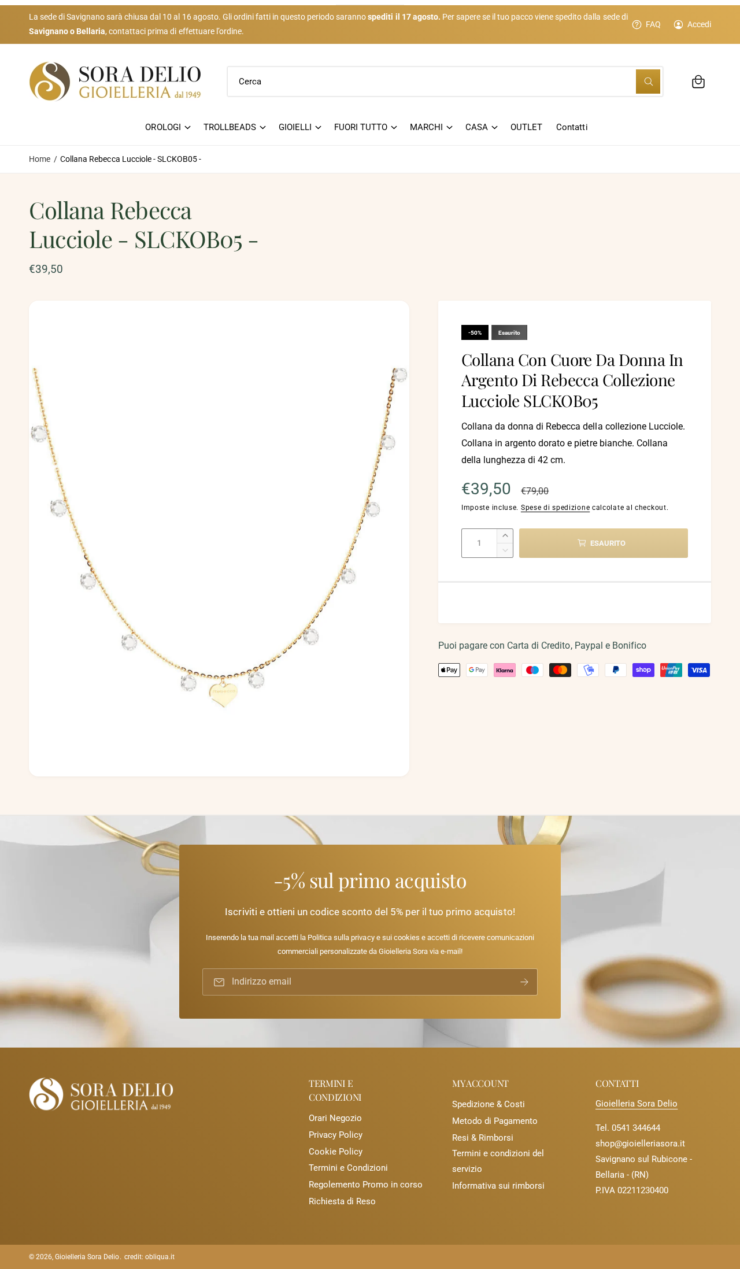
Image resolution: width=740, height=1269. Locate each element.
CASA (476, 127)
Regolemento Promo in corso (366, 1184)
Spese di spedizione (555, 508)
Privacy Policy (335, 1135)
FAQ (653, 24)
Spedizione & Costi (488, 1104)
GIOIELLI (295, 127)
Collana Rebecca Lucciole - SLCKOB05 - (130, 159)
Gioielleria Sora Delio (636, 1103)
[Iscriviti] (524, 982)
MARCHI (426, 127)
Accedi (699, 24)
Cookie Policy (335, 1151)
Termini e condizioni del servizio (498, 1161)
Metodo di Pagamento (495, 1121)
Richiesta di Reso (342, 1201)
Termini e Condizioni (348, 1168)
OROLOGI (162, 127)
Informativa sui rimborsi (498, 1186)
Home (39, 159)
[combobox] (445, 81)
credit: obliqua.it (149, 1257)
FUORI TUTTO (360, 127)
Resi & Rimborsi (482, 1138)
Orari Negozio (335, 1118)
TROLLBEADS (230, 127)
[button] (698, 81)
